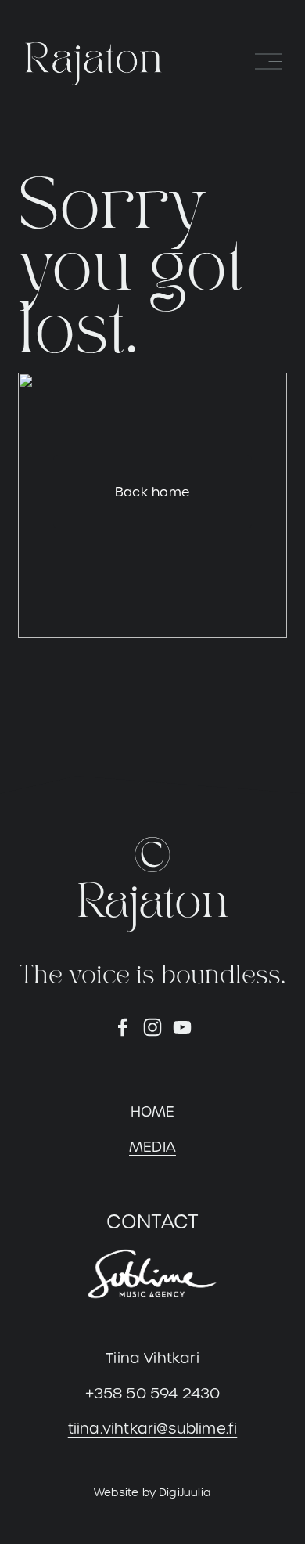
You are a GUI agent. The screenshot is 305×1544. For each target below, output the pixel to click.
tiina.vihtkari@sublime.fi (153, 1429)
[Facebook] (122, 1027)
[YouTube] (182, 1027)
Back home (153, 492)
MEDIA (152, 1147)
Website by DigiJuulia (152, 1492)
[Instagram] (152, 1027)
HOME (153, 1111)
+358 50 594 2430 (153, 1393)
